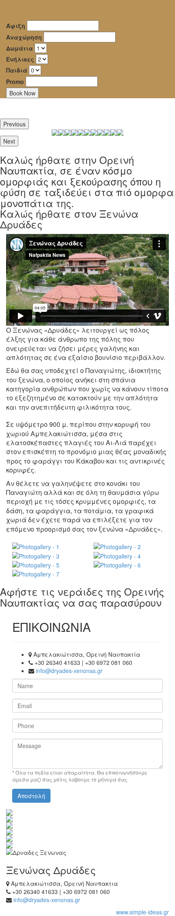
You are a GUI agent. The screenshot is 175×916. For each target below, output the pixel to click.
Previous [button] (14, 124)
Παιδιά (16, 70)
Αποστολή (31, 796)
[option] (68, 132)
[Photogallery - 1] (47, 546)
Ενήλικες (20, 59)
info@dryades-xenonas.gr (69, 671)
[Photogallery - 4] (128, 555)
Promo (15, 81)
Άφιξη (15, 26)
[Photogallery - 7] (47, 573)
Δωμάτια (19, 48)
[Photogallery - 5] (47, 564)
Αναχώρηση (24, 37)
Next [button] (9, 141)
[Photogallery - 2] (128, 546)
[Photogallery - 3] (47, 555)
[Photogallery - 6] (128, 564)
